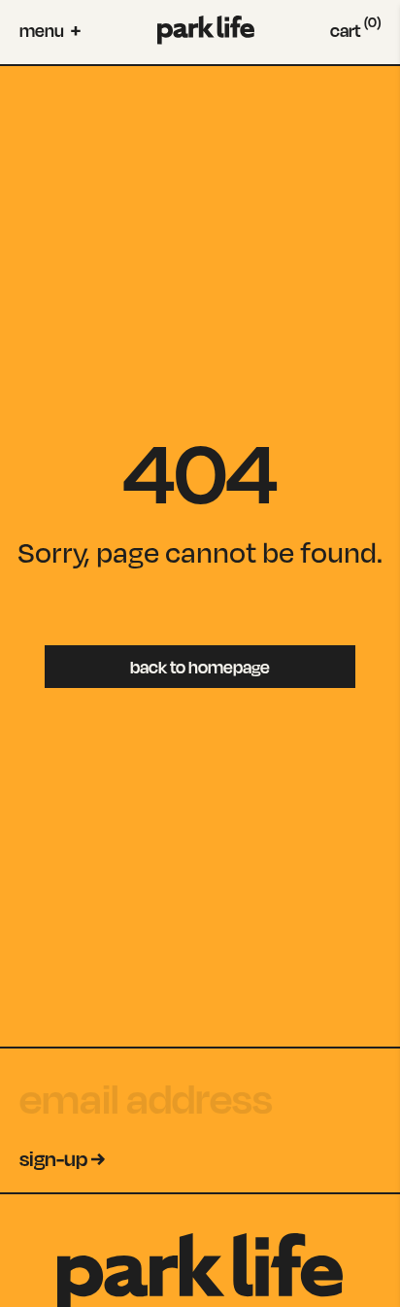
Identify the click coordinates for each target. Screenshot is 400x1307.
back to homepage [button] (200, 666)
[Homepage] (205, 30)
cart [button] (355, 30)
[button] (50, 30)
